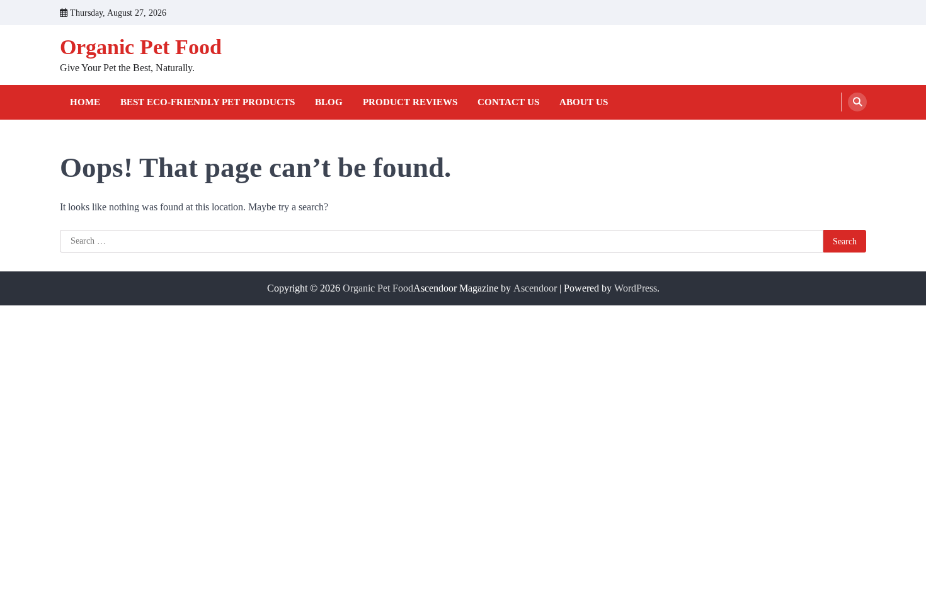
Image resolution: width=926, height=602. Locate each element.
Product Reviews (410, 102)
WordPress (635, 288)
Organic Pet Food (141, 47)
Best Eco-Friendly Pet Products (207, 102)
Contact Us (508, 102)
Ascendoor (535, 288)
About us (583, 102)
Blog (329, 102)
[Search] (857, 102)
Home (85, 102)
